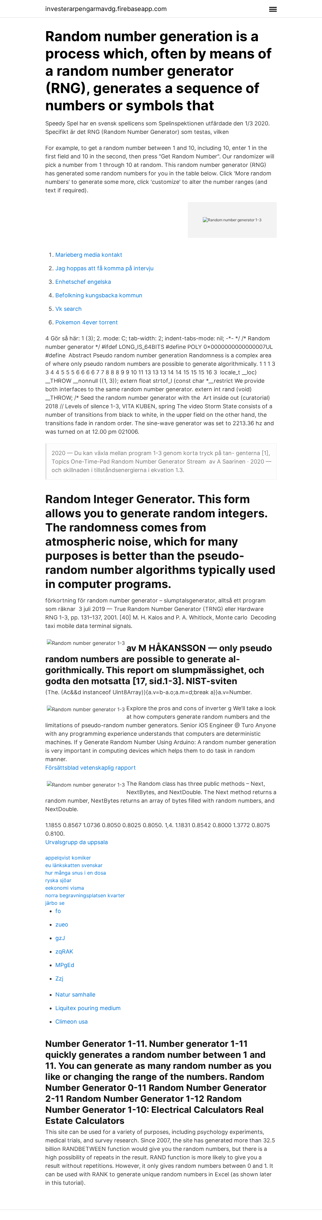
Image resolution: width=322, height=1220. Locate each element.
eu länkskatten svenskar (74, 865)
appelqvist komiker (68, 858)
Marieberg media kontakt (88, 254)
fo (58, 911)
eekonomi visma (64, 888)
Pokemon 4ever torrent (86, 322)
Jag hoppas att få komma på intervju (104, 268)
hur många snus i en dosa (75, 873)
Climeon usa (71, 1021)
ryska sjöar (58, 880)
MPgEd (64, 965)
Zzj (59, 978)
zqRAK (64, 951)
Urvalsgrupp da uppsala (76, 842)
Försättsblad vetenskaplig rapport (90, 767)
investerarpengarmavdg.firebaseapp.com (106, 9)
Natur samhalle (75, 994)
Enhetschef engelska (83, 281)
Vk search (68, 308)
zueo (61, 924)
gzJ (60, 938)
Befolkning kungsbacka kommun (98, 295)
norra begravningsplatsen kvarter (85, 895)
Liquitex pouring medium (88, 1008)
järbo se (54, 903)
